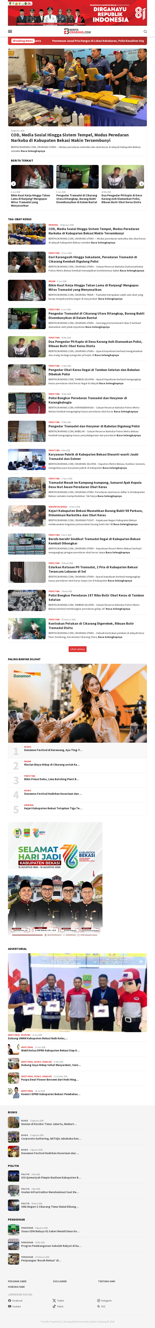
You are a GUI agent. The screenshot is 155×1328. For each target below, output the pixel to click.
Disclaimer (60, 1281)
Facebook (17, 1300)
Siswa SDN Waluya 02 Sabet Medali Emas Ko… (50, 1231)
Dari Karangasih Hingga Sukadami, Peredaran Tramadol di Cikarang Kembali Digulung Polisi (122, 200)
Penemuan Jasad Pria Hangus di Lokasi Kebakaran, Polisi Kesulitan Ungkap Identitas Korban (63, 41)
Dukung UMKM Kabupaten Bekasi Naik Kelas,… (38, 1038)
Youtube (16, 1306)
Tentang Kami (106, 1281)
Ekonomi (25, 1035)
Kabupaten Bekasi (58, 506)
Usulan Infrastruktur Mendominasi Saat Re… (50, 1192)
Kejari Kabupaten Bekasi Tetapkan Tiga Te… (53, 808)
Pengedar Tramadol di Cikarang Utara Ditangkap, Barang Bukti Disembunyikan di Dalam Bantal (31, 199)
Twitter (60, 1300)
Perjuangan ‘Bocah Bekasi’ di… (41, 1260)
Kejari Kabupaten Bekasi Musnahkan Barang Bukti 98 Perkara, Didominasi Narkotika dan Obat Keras (96, 512)
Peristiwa (54, 253)
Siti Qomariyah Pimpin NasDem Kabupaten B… (51, 1177)
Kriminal (53, 225)
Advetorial (14, 1035)
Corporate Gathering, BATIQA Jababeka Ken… (51, 1138)
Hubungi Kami (16, 1286)
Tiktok (60, 1306)
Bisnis (27, 747)
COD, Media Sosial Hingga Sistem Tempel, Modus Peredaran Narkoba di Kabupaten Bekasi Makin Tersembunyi (70, 137)
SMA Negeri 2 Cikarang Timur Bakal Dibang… (50, 1206)
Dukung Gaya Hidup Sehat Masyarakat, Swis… (51, 1065)
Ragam (52, 281)
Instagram (106, 1300)
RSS (103, 1306)
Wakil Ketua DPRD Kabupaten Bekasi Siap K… (50, 1050)
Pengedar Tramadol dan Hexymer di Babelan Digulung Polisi (94, 426)
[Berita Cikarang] (77, 31)
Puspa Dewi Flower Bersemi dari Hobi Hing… (50, 1079)
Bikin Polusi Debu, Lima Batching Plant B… (51, 779)
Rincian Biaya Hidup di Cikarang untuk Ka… (52, 764)
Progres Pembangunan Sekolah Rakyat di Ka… (51, 1246)
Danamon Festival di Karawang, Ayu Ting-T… (53, 750)
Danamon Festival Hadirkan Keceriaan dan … (53, 793)
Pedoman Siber (17, 1281)
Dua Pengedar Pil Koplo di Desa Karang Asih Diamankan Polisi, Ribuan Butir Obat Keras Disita (76, 199)
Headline (47, 1062)
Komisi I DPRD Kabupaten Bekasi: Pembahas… (50, 1094)
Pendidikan (27, 1228)
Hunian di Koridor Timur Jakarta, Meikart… (49, 1124)
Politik (25, 1174)
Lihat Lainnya (78, 649)
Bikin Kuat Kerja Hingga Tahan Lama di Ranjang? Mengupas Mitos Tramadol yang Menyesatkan (94, 287)
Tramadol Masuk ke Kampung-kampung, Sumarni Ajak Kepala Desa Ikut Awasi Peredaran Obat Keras (95, 484)
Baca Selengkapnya (33, 151)
